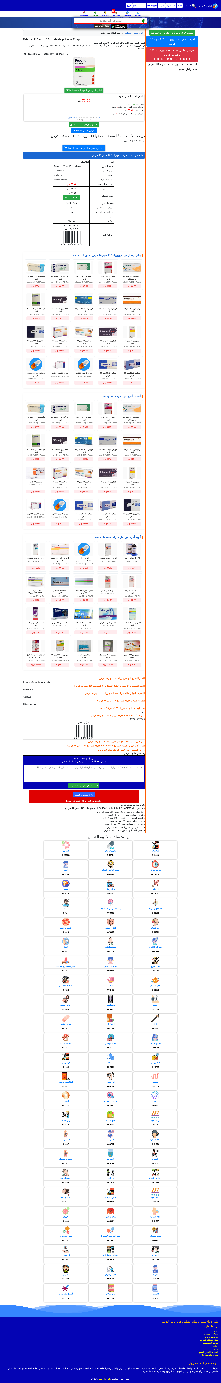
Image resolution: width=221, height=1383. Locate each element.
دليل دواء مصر (104, 1379)
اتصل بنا (162, 5)
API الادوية (171, 5)
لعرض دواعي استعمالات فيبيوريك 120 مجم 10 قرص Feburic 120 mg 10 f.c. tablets (172, 54)
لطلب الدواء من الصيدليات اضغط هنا (85, 90)
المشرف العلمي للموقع (208, 1352)
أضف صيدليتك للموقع (209, 1340)
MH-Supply (152, 5)
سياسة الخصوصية (210, 1343)
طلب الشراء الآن (71, 197)
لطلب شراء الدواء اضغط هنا (85, 148)
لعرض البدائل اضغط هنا (84, 130)
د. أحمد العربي (72, 117)
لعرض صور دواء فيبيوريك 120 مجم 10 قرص (172, 41)
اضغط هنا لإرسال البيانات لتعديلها (84, 786)
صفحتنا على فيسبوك (209, 1355)
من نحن (215, 1349)
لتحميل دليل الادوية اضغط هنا (84, 125)
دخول (179, 5)
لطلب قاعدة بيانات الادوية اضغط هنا (172, 32)
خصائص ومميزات (211, 1334)
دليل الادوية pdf (139, 5)
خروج (129, 5)
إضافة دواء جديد (211, 1337)
